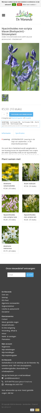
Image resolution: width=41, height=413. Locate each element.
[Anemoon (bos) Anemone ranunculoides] (10, 172)
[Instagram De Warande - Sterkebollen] (22, 282)
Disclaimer (5, 312)
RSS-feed (5, 300)
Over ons (5, 295)
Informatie (6, 133)
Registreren (6, 347)
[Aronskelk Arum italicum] (30, 172)
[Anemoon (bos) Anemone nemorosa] (10, 235)
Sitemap (5, 297)
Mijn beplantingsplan (9, 355)
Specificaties (20, 133)
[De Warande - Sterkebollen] (24, 15)
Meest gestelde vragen (10, 322)
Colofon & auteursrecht (10, 309)
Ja (14, 4)
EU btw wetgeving (8, 328)
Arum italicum (29, 183)
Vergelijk (28, 118)
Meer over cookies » (29, 4)
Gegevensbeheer (8, 306)
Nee (19, 4)
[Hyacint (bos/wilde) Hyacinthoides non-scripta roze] (10, 203)
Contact (5, 319)
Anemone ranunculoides (9, 184)
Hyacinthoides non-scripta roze (10, 216)
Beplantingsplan (17, 118)
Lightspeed (7, 407)
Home (4, 37)
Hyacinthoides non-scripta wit (30, 216)
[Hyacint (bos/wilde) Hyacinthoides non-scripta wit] (30, 203)
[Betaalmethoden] (32, 410)
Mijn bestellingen (8, 352)
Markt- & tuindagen (9, 336)
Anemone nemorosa (8, 247)
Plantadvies (6, 339)
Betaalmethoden (8, 325)
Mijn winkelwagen (8, 349)
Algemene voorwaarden (10, 303)
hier (12, 393)
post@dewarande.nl (12, 378)
